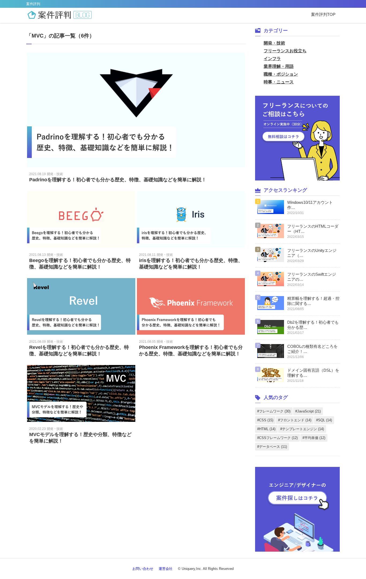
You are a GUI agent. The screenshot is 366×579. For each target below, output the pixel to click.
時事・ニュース (279, 82)
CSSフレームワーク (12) (278, 438)
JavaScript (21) (309, 411)
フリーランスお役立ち (285, 51)
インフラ (272, 58)
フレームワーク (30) (274, 411)
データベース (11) (273, 447)
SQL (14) (325, 420)
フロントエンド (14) (295, 420)
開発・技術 (274, 43)
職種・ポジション (281, 74)
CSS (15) (266, 420)
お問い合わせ (142, 569)
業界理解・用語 (279, 66)
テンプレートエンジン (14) (303, 429)
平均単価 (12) (314, 438)
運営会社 (166, 569)
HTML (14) (267, 429)
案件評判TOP (323, 14)
